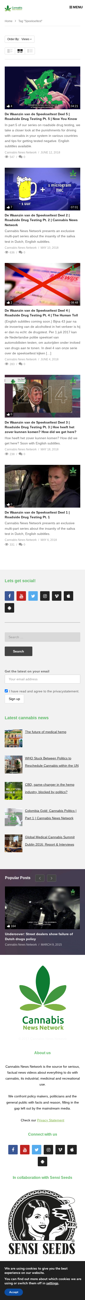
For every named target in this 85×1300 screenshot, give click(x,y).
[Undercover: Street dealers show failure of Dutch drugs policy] (42, 907)
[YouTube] (21, 596)
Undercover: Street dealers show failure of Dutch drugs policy (39, 936)
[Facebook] (9, 596)
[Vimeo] (56, 596)
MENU (78, 7)
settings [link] (52, 1283)
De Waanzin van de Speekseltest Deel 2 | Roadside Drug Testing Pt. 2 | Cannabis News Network (41, 220)
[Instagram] (45, 596)
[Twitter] (33, 596)
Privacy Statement (50, 1120)
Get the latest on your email (27, 671)
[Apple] (68, 596)
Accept (13, 1292)
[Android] (9, 608)
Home (9, 21)
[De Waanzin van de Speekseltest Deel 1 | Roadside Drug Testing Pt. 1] (42, 486)
